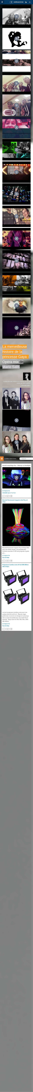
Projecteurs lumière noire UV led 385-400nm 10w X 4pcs (15, 565)
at (9, 493)
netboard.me (18, 2)
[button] (26, 2)
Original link (7, 490)
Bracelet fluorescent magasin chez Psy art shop (15, 500)
